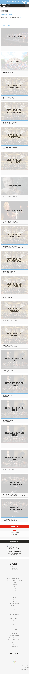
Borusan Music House (14, 637)
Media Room (14, 605)
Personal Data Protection (24, 665)
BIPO (14, 530)
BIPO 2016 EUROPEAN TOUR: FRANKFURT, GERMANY (14, 136)
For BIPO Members (14, 614)
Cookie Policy (26, 667)
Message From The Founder (14, 578)
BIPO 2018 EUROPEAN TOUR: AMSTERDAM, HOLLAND (14, 285)
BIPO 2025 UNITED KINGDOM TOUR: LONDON (14, 409)
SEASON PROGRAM (14, 532)
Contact (14, 593)
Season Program (14, 603)
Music (14, 586)
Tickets (14, 612)
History (14, 582)
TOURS (14, 535)
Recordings (14, 607)
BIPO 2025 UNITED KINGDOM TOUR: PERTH (14, 359)
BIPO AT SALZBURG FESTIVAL (14, 36)
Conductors (14, 601)
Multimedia (15, 629)
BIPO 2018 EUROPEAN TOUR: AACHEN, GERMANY (14, 309)
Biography (14, 599)
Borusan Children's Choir (14, 639)
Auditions (14, 610)
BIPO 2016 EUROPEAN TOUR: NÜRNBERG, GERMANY (14, 161)
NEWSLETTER (24, 1)
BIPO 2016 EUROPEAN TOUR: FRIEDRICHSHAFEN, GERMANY (14, 111)
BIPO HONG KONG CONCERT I (14, 185)
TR (27, 3)
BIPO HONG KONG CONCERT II (14, 210)
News (14, 627)
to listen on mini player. (14, 554)
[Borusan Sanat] (5, 5)
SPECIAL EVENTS (14, 534)
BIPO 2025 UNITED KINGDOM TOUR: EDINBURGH (14, 384)
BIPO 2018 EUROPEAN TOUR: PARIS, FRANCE (14, 334)
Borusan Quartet (14, 635)
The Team (14, 584)
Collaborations (14, 646)
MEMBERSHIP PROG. (16, 1)
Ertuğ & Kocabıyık (14, 642)
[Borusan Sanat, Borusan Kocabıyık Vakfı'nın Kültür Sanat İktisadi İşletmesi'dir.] (14, 564)
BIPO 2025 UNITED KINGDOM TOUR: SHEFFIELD (14, 458)
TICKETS (9, 1)
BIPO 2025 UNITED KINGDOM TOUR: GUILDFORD (14, 434)
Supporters (14, 590)
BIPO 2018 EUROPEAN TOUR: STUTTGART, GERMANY (14, 235)
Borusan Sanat (14, 644)
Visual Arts (14, 588)
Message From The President (14, 580)
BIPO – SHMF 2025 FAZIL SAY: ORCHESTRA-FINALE (14, 483)
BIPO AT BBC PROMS (14, 61)
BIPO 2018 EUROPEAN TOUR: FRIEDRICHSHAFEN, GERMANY (14, 260)
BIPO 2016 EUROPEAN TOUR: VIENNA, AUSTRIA (14, 86)
